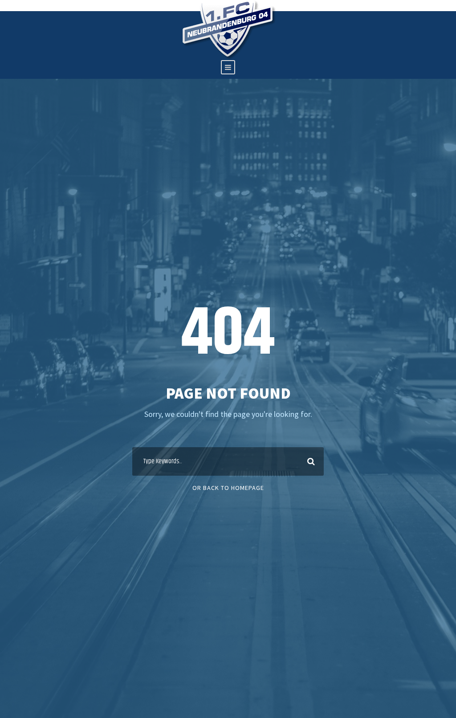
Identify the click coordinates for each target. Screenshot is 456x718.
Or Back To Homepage (228, 488)
